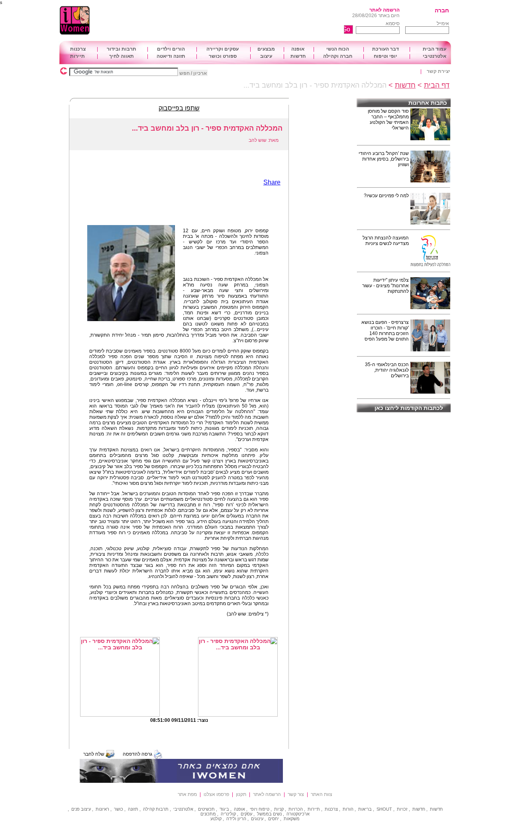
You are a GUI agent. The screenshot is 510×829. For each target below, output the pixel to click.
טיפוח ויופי (259, 809)
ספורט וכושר (223, 56)
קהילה (149, 809)
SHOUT (384, 809)
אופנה (297, 49)
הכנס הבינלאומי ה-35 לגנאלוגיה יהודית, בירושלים (387, 370)
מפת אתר (187, 794)
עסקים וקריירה (222, 49)
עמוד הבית (434, 49)
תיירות (77, 56)
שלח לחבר (93, 754)
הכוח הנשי (337, 49)
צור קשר (296, 794)
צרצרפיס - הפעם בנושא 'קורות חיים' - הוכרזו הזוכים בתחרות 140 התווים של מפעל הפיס (385, 330)
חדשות (298, 56)
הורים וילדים (171, 49)
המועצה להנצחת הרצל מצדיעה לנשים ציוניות (386, 240)
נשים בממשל (269, 813)
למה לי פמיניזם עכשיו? (386, 195)
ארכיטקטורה (298, 813)
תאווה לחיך (121, 56)
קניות (279, 809)
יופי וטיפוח (385, 56)
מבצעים (266, 49)
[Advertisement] (233, 21)
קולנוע (216, 818)
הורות (348, 809)
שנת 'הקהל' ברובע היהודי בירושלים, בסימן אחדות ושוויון (384, 159)
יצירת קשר (438, 71)
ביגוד (224, 809)
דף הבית (436, 85)
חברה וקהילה (337, 56)
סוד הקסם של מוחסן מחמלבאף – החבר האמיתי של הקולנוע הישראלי (388, 119)
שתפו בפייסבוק (179, 108)
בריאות (365, 809)
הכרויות (295, 809)
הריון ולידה (236, 818)
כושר (118, 809)
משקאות (292, 818)
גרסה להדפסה (137, 754)
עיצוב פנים (81, 809)
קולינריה (228, 813)
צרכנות (78, 49)
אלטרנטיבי (434, 56)
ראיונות (102, 809)
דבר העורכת (385, 49)
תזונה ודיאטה (171, 56)
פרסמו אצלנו (216, 794)
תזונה (133, 809)
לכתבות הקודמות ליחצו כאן (409, 408)
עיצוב (266, 56)
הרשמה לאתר (384, 10)
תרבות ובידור (121, 49)
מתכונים (208, 813)
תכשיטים (206, 809)
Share (271, 182)
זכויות (402, 809)
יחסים (273, 818)
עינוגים (257, 818)
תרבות (162, 809)
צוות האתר (321, 794)
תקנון (241, 794)
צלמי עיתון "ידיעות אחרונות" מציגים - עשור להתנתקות (385, 285)
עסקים (246, 813)
